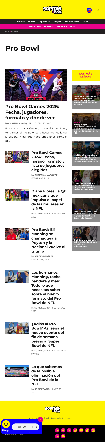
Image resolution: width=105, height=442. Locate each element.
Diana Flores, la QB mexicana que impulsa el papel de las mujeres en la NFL (48, 200)
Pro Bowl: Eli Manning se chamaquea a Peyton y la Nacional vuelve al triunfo (48, 240)
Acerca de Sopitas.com (62, 418)
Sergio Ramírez (43, 256)
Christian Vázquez (19, 123)
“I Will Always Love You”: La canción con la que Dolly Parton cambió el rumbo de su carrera (85, 186)
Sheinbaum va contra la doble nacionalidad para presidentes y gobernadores (85, 243)
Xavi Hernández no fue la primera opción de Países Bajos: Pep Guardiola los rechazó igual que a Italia (86, 158)
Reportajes (35, 26)
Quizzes (48, 26)
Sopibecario (42, 213)
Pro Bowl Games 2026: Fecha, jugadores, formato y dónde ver (32, 112)
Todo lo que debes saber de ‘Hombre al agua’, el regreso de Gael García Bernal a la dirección (85, 215)
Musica (31, 21)
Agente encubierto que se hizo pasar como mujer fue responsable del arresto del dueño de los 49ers (85, 100)
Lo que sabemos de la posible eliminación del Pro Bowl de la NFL (46, 375)
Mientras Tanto (72, 21)
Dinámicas (61, 26)
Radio (73, 26)
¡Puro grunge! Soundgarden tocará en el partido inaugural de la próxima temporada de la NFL (86, 129)
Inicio (7, 31)
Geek (85, 21)
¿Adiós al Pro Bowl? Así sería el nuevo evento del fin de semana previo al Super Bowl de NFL (47, 335)
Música (77, 122)
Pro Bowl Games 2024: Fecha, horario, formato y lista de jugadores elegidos (48, 161)
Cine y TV (57, 21)
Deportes (43, 21)
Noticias (21, 21)
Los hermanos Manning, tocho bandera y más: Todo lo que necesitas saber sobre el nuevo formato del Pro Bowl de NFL (46, 287)
